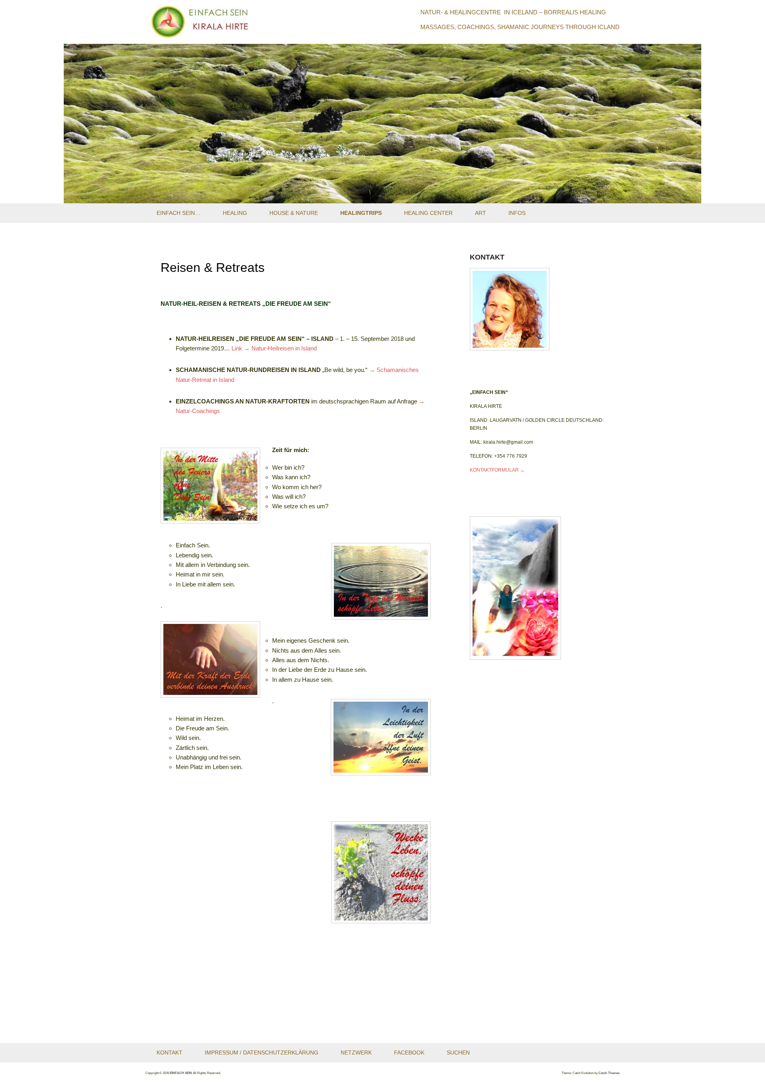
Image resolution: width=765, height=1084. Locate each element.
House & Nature (293, 213)
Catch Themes (609, 1073)
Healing (235, 213)
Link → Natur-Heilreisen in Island (274, 348)
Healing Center (428, 213)
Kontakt (169, 1052)
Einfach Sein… (178, 213)
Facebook (409, 1052)
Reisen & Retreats (213, 267)
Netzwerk (356, 1052)
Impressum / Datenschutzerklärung (261, 1052)
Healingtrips (361, 213)
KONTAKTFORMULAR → (497, 470)
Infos (517, 213)
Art (480, 213)
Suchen (458, 1052)
